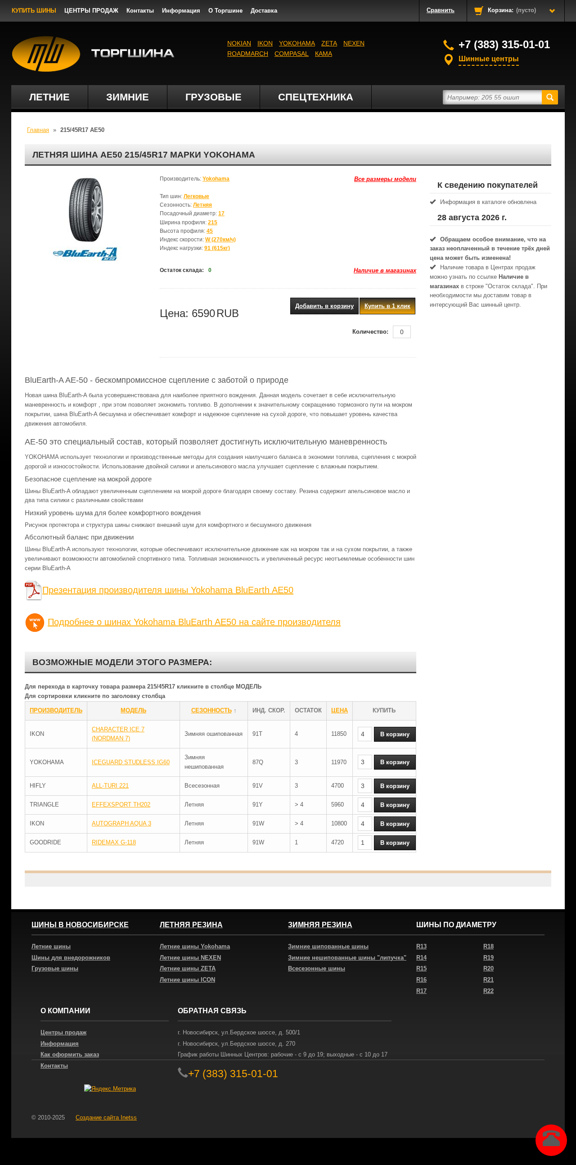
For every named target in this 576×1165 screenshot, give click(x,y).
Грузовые (213, 97)
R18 (488, 946)
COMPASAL (291, 53)
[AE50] (85, 220)
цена (339, 710)
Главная (38, 130)
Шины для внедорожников (71, 957)
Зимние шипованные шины (328, 946)
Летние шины (51, 946)
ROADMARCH (247, 53)
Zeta (329, 43)
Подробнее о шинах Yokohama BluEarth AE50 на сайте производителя (194, 622)
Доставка (264, 10)
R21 (488, 979)
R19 (488, 957)
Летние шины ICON (187, 979)
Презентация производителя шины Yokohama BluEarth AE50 (167, 590)
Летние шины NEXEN (190, 957)
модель (133, 710)
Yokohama (297, 43)
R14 (421, 957)
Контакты (140, 10)
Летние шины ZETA (188, 968)
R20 (488, 968)
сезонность (211, 710)
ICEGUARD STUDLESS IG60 (131, 762)
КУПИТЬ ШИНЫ (34, 10)
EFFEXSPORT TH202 (121, 804)
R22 (488, 991)
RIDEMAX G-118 (114, 842)
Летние (49, 97)
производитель (56, 710)
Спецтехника (315, 97)
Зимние (127, 97)
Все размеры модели (385, 179)
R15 (421, 968)
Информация (181, 10)
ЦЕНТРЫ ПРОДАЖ (91, 10)
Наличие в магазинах (385, 270)
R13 (421, 946)
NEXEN (353, 43)
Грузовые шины (55, 968)
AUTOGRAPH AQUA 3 (121, 823)
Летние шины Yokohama (195, 946)
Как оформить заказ (69, 1054)
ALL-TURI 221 (110, 785)
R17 (421, 991)
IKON (265, 43)
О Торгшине (225, 10)
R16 (421, 979)
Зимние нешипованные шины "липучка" (347, 957)
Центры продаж (63, 1032)
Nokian (239, 43)
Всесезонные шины (316, 968)
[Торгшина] (93, 54)
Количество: (370, 331)
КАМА (323, 53)
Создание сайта (106, 1117)
